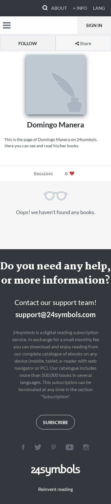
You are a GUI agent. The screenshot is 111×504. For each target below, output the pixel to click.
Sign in (94, 25)
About (59, 8)
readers (43, 173)
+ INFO (80, 8)
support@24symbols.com (55, 314)
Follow (27, 43)
